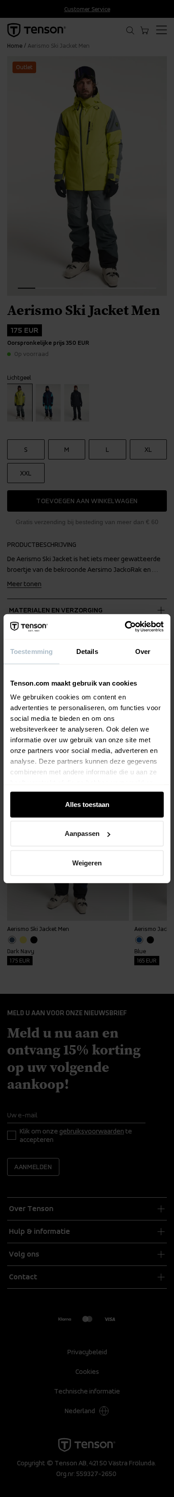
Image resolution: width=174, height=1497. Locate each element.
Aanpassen (82, 833)
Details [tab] (87, 651)
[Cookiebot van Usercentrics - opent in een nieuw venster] (125, 627)
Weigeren (87, 862)
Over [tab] (142, 651)
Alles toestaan (87, 804)
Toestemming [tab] (31, 651)
